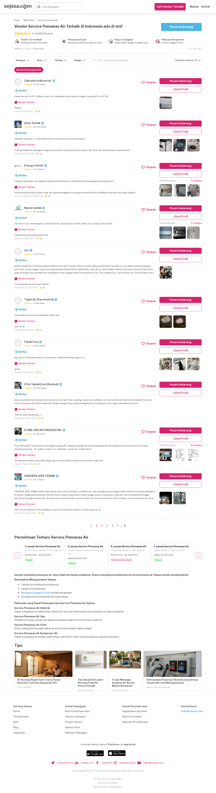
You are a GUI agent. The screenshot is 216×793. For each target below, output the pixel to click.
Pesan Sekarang (181, 27)
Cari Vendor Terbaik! (170, 6)
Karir (15, 721)
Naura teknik (32, 208)
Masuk (194, 6)
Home (16, 711)
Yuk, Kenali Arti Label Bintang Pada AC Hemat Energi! (90, 682)
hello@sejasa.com (192, 711)
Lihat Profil (180, 89)
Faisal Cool (31, 341)
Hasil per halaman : (185, 60)
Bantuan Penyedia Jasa (135, 721)
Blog (15, 727)
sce (26, 250)
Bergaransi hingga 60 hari (35, 592)
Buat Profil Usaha (132, 716)
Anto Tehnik (32, 123)
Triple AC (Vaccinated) (39, 299)
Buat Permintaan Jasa (77, 711)
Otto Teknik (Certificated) (41, 384)
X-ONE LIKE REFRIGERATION (43, 430)
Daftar (205, 6)
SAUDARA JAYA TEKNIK (39, 475)
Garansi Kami (72, 727)
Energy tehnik (33, 165)
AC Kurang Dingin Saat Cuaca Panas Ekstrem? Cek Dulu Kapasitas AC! (39, 681)
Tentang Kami (21, 716)
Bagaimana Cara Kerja (134, 711)
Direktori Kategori (75, 716)
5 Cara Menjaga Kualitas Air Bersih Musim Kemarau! (123, 682)
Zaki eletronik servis (38, 80)
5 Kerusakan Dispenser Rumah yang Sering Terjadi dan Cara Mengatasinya (172, 681)
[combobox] (61, 7)
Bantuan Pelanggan (76, 732)
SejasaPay (19, 732)
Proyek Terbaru (73, 721)
